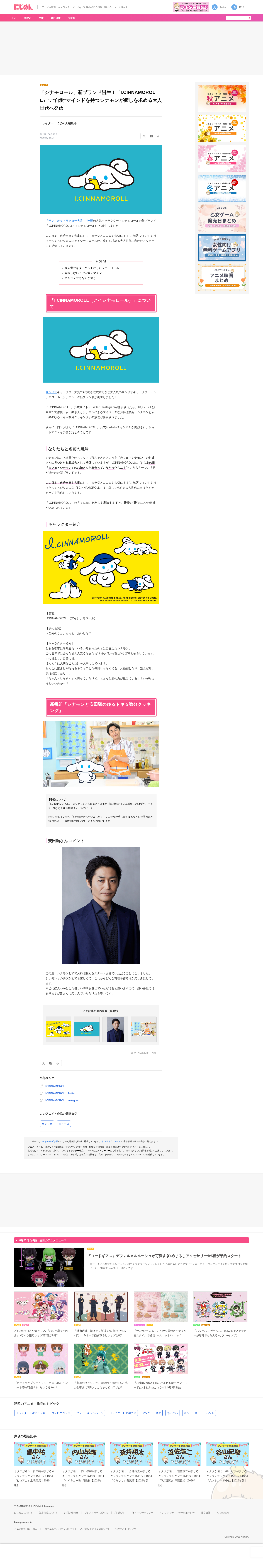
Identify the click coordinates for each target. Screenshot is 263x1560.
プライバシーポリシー (141, 1512)
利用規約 (119, 1512)
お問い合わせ (71, 1512)
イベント (208, 1413)
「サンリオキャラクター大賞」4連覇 (69, 220)
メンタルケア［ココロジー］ (95, 1528)
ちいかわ (172, 1413)
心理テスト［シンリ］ (126, 1528)
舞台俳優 (56, 17)
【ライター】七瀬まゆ (122, 1413)
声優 (41, 17)
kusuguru (19, 1522)
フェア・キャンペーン (89, 1413)
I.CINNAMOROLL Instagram (62, 1100)
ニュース (64, 1123)
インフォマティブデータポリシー (177, 1512)
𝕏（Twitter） (223, 1512)
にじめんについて (23, 1512)
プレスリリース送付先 (96, 1512)
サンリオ (51, 392)
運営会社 (205, 1512)
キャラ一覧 (190, 1413)
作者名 (71, 17)
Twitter (223, 7)
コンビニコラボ (61, 1413)
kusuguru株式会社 (49, 1141)
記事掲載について (48, 1512)
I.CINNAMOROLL (55, 1086)
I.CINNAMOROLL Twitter (60, 1093)
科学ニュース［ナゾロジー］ (60, 1528)
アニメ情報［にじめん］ (27, 1528)
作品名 (28, 17)
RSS (241, 7)
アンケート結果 (151, 1413)
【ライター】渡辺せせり (30, 1413)
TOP (14, 17)
